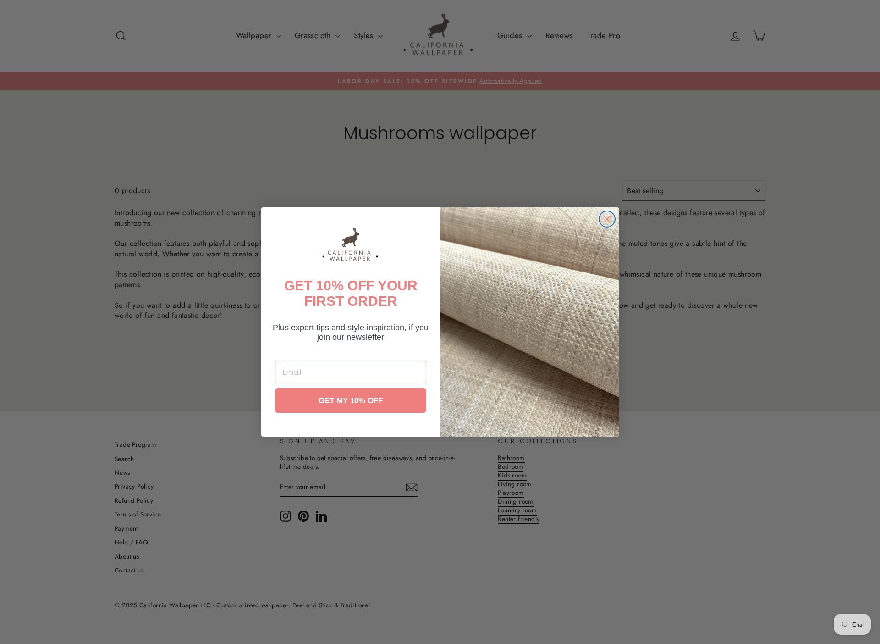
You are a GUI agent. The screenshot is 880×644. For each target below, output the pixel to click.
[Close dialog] (607, 219)
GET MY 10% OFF (351, 400)
